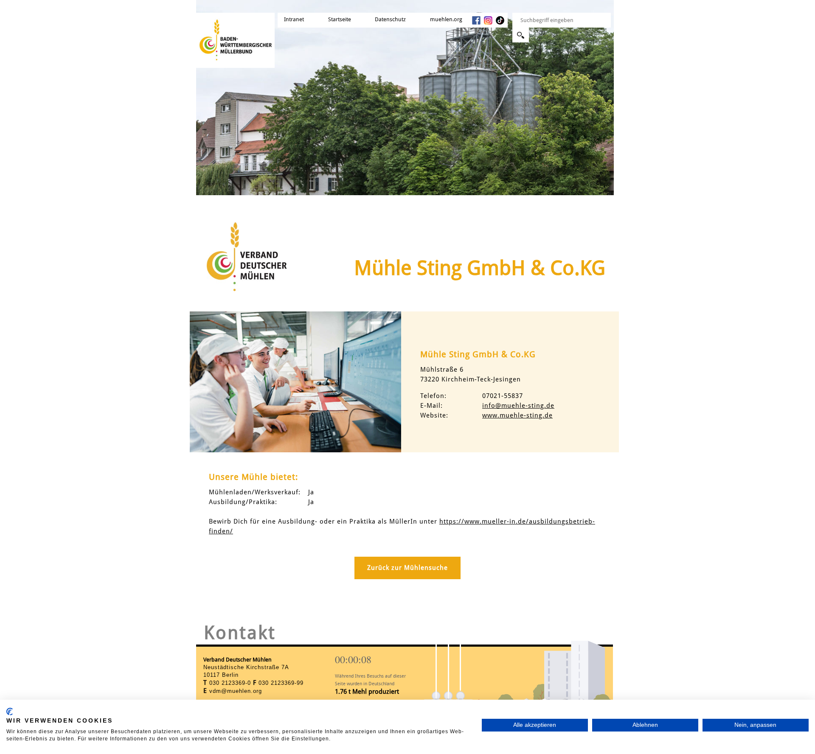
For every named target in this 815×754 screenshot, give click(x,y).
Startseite (339, 19)
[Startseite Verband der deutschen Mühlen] (235, 35)
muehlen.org (446, 19)
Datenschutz (390, 19)
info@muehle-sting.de (518, 405)
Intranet (294, 19)
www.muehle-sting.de (517, 415)
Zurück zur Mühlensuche (407, 568)
